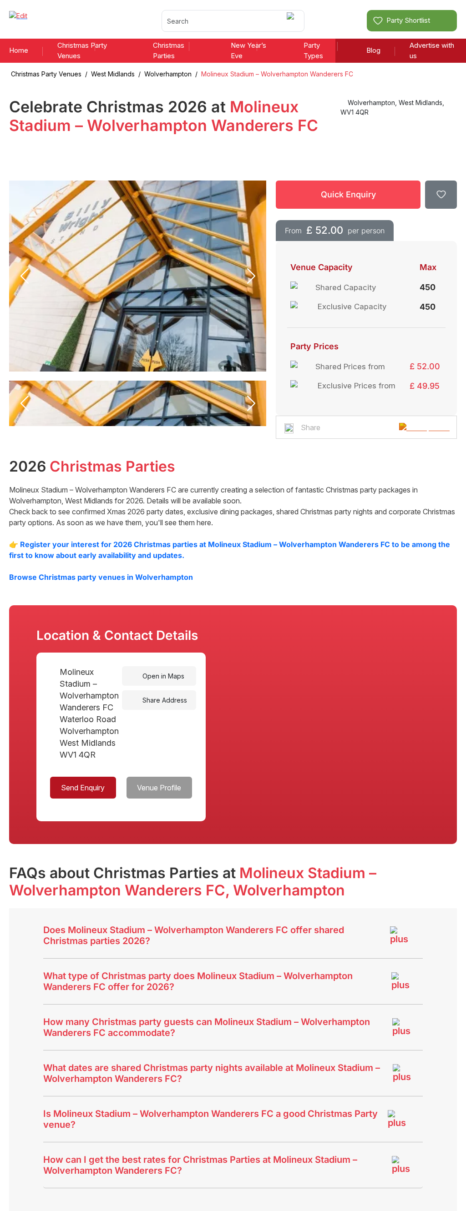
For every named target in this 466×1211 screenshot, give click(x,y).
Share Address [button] (164, 700)
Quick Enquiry (348, 194)
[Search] (292, 20)
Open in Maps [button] (162, 676)
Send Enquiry (83, 787)
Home (18, 50)
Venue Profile (159, 787)
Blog (373, 50)
